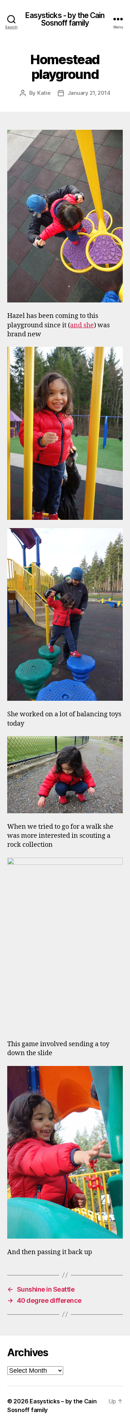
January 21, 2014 (89, 92)
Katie (44, 92)
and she (82, 325)
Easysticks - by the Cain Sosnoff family (64, 19)
